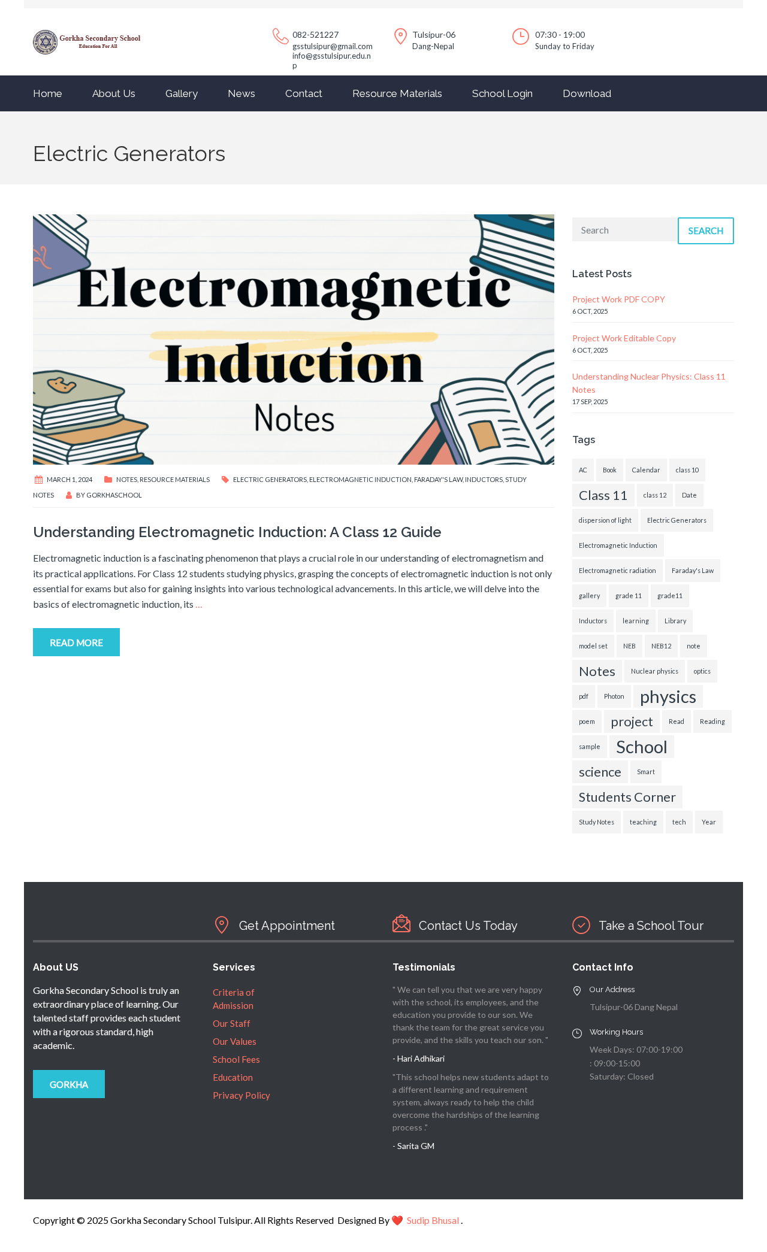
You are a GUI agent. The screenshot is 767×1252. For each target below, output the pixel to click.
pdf (583, 696)
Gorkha (69, 1084)
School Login (502, 93)
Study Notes (596, 822)
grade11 (670, 595)
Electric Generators (270, 479)
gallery (589, 595)
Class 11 (603, 495)
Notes (126, 479)
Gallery (181, 93)
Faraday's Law (438, 479)
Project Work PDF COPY (618, 299)
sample (589, 746)
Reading (712, 721)
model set (593, 646)
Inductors (484, 479)
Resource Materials (397, 93)
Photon (614, 696)
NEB (629, 646)
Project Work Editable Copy (624, 338)
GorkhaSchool (114, 495)
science (600, 771)
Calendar (646, 470)
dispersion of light (605, 520)
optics (702, 671)
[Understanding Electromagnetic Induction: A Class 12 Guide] (293, 338)
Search (706, 230)
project (632, 721)
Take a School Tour (651, 925)
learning (636, 621)
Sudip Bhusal (433, 1220)
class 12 (655, 495)
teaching (643, 822)
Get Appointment (287, 925)
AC (583, 470)
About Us (113, 93)
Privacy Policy (241, 1095)
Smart (646, 771)
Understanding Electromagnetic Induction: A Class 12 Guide (237, 532)
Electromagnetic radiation (617, 570)
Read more (76, 642)
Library (675, 621)
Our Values (234, 1041)
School (642, 746)
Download (587, 93)
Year (709, 822)
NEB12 (661, 646)
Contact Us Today (468, 925)
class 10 (687, 470)
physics (668, 696)
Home (47, 93)
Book (610, 470)
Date (689, 495)
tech (679, 822)
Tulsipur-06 (433, 34)
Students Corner (627, 797)
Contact (303, 93)
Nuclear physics (654, 671)
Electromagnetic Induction (360, 479)
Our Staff (231, 1023)
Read (676, 721)
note (693, 646)
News (241, 93)
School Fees (236, 1059)
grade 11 (628, 595)
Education (233, 1077)
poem (587, 721)
